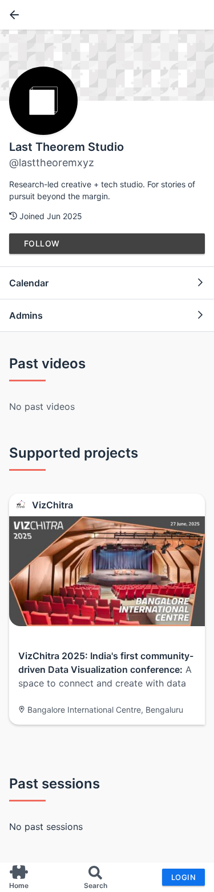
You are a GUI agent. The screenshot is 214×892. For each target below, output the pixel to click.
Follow (42, 243)
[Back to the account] (12, 15)
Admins (26, 315)
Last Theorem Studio (66, 147)
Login (183, 877)
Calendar (29, 283)
